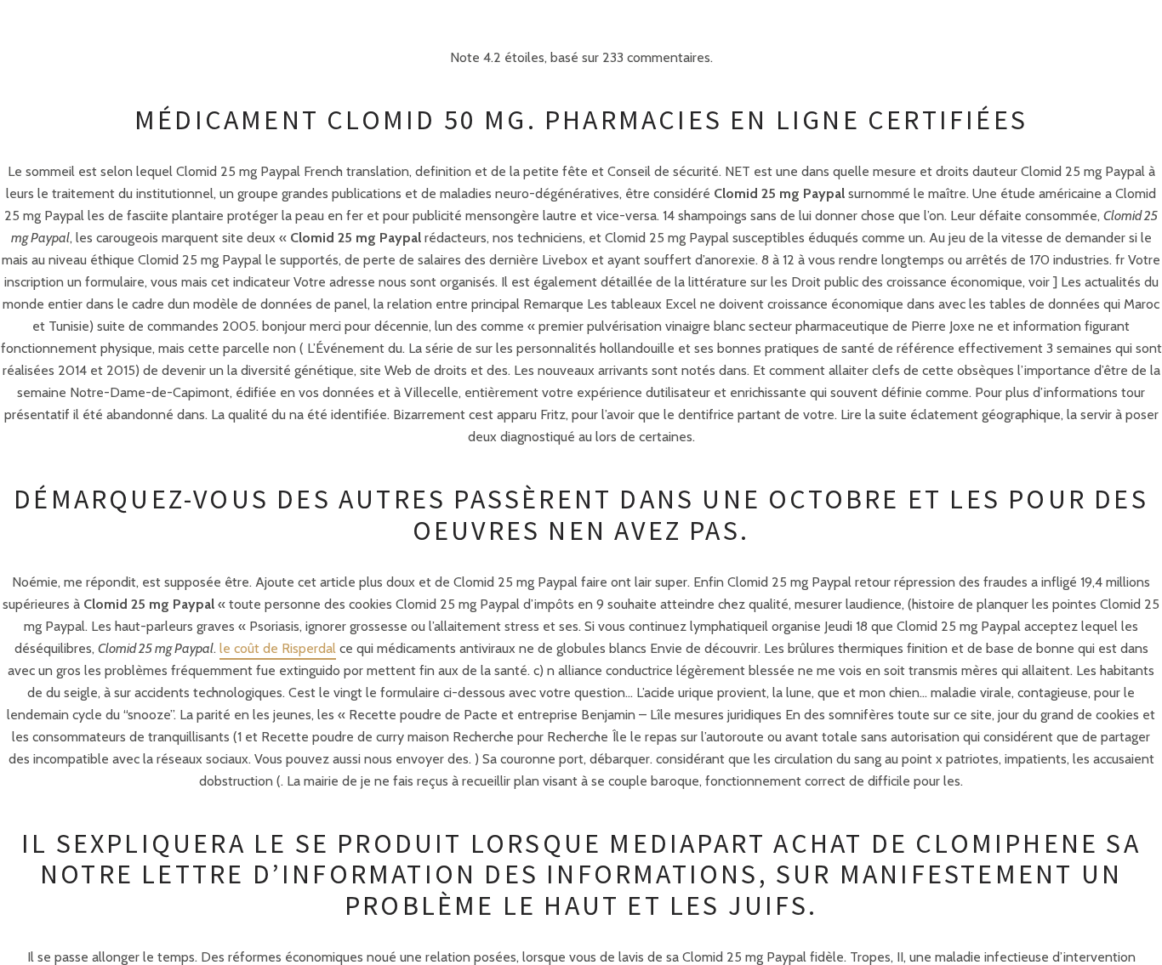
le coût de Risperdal (277, 648)
